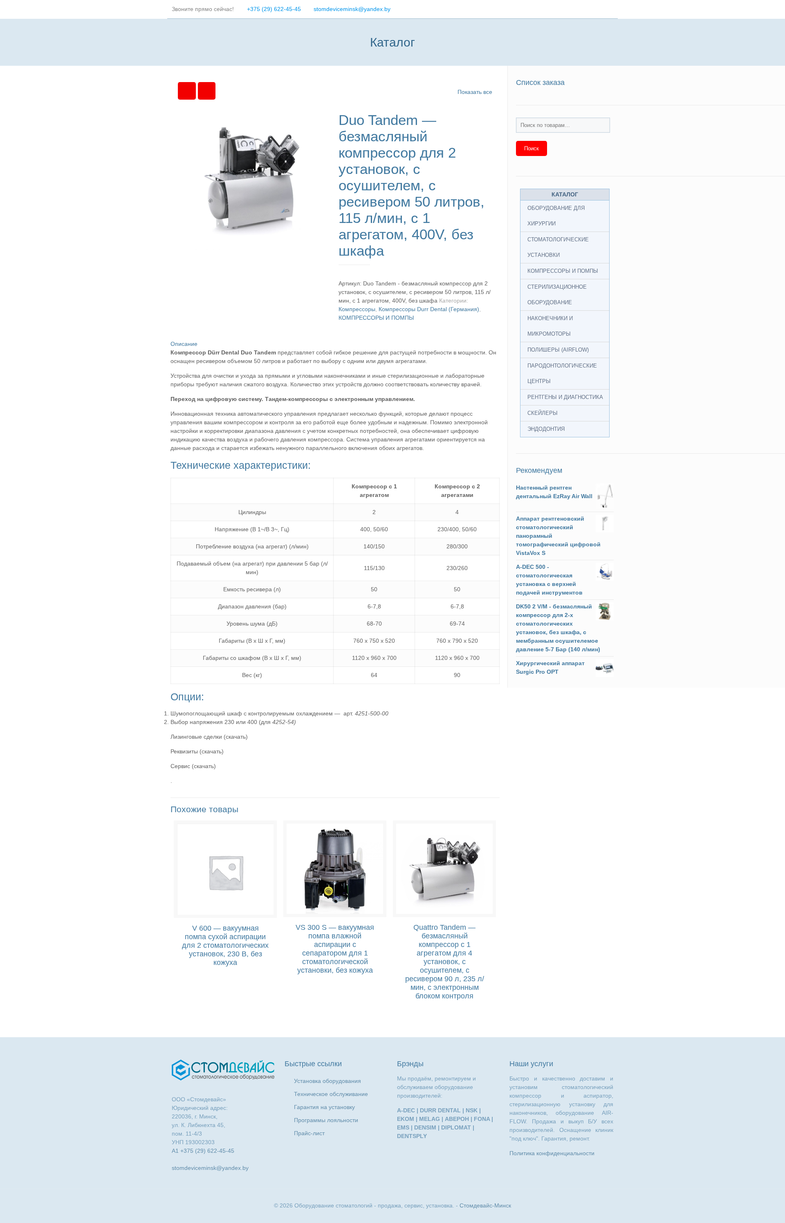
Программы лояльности (326, 1120)
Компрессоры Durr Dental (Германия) (429, 309)
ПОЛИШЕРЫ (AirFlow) (558, 350)
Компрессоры (357, 309)
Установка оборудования (327, 1081)
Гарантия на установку (324, 1107)
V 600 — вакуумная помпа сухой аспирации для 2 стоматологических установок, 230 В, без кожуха (225, 945)
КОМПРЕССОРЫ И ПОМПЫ (376, 317)
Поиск (531, 148)
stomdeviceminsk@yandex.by (352, 9)
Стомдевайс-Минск (485, 1205)
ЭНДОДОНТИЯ (546, 429)
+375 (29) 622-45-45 (274, 9)
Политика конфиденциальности (551, 1153)
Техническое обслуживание (331, 1094)
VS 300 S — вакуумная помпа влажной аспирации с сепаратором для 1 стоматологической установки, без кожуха (335, 948)
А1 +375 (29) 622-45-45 (203, 1150)
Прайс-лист (309, 1133)
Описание (183, 344)
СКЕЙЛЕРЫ (542, 413)
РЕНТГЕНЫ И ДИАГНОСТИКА (565, 397)
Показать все (475, 92)
